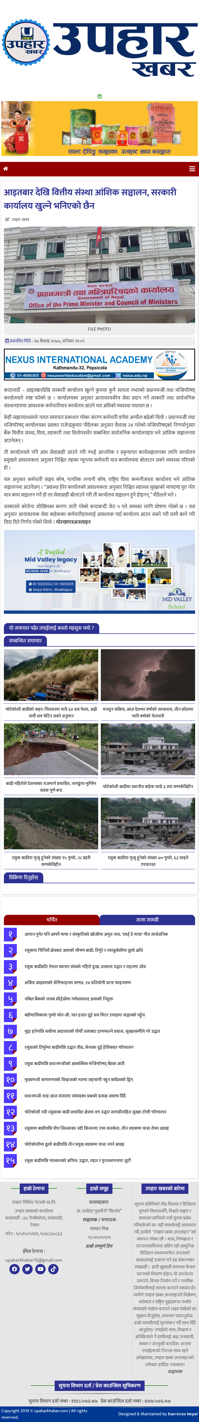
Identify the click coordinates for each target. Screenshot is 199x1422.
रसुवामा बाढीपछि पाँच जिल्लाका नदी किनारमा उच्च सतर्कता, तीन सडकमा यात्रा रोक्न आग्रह (97, 1128)
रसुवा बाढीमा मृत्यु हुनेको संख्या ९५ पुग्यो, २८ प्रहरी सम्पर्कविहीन (51, 861)
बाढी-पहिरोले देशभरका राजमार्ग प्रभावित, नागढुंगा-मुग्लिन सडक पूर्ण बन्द (51, 787)
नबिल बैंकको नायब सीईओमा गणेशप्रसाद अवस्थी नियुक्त (69, 999)
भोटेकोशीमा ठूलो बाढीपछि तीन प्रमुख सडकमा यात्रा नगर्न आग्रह (74, 1144)
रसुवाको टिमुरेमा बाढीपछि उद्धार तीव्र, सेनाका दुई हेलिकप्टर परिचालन (79, 1047)
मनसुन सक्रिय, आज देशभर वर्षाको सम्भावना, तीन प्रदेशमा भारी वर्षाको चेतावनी (148, 712)
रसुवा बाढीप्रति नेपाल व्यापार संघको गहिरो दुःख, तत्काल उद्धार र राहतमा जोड (85, 966)
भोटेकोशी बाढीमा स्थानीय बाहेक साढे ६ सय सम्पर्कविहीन (148, 787)
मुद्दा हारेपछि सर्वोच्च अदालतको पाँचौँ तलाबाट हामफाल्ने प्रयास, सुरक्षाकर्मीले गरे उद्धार (92, 1031)
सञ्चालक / (92, 1220)
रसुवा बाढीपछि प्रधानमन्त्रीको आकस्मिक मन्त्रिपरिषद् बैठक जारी (74, 1063)
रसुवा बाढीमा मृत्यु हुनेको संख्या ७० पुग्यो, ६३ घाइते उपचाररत (148, 861)
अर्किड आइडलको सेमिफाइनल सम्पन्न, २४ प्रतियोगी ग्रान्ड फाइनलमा (78, 982)
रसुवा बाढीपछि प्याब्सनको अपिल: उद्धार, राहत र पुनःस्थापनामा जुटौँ (78, 1160)
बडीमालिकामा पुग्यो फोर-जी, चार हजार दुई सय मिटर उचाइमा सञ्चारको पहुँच (85, 1015)
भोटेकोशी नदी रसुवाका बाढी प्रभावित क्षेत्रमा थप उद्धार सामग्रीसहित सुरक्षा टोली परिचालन (95, 1112)
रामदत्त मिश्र (99, 1229)
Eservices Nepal (183, 1414)
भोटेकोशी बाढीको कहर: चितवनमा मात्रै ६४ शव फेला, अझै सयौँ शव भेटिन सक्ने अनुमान (51, 712)
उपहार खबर (20, 219)
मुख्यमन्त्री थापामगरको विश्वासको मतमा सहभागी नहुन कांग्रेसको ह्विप (79, 1079)
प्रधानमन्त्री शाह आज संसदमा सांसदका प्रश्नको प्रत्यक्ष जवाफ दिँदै (75, 1096)
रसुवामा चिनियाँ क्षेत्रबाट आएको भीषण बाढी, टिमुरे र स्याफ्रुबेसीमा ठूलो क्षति (84, 950)
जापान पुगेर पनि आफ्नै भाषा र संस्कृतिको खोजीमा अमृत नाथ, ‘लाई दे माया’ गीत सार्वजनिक (96, 934)
